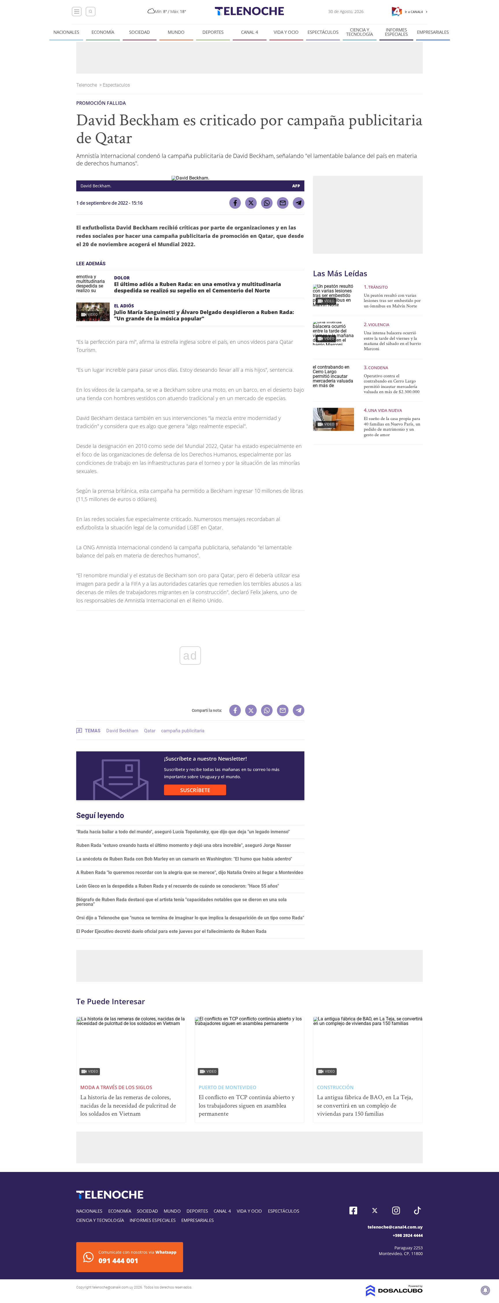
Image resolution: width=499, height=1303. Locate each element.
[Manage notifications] (485, 1290)
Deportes (213, 32)
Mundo (176, 32)
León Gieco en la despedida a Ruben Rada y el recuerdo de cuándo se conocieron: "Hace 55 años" (177, 886)
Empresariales (433, 32)
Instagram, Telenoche (396, 1210)
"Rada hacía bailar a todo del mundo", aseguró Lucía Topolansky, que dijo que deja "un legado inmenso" (183, 832)
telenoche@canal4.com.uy (395, 1227)
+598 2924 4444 (408, 1235)
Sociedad (139, 32)
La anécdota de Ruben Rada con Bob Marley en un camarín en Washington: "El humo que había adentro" (184, 859)
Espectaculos (117, 85)
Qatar (149, 730)
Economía (103, 32)
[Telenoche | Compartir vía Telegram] (298, 203)
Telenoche (87, 85)
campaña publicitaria (182, 730)
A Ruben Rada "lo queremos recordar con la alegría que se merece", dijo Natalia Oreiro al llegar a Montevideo (189, 872)
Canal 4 (249, 32)
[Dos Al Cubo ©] (394, 1295)
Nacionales (66, 32)
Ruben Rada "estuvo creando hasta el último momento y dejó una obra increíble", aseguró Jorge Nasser (183, 845)
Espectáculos (323, 32)
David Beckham (122, 730)
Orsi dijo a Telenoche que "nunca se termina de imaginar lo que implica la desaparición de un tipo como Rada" (190, 918)
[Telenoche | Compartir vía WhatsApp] (267, 203)
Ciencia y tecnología (359, 32)
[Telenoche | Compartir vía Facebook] (235, 203)
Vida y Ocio (286, 32)
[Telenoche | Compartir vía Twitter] (251, 203)
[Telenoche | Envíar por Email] (282, 203)
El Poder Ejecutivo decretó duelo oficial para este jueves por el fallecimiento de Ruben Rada (171, 931)
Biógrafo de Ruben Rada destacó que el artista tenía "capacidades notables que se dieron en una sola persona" (181, 902)
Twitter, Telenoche (375, 1210)
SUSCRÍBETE (195, 790)
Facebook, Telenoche (353, 1210)
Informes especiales (396, 32)
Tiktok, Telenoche (417, 1210)
